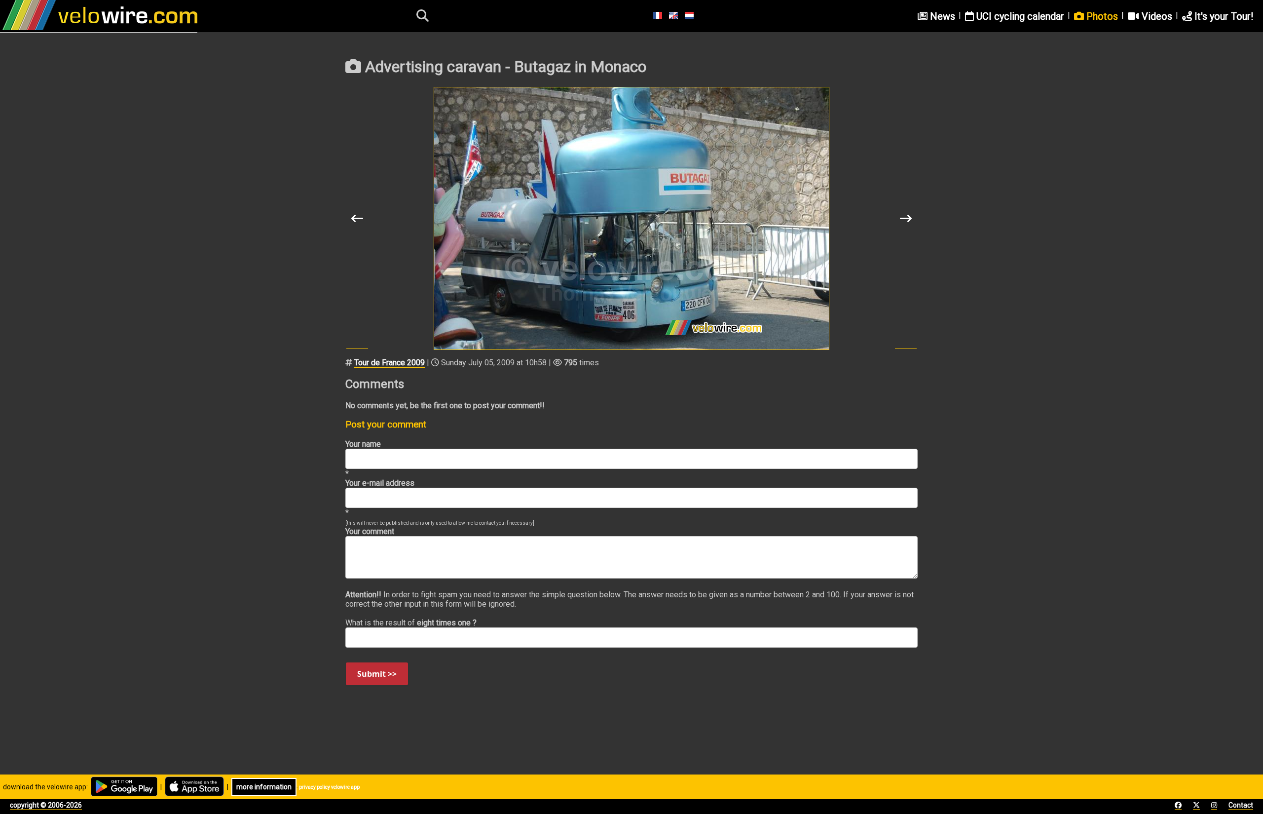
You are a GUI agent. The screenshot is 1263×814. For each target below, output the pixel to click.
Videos (1155, 16)
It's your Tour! (1222, 16)
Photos (1101, 16)
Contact (1240, 805)
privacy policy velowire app (329, 787)
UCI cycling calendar (1019, 16)
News (941, 16)
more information (264, 787)
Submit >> (377, 673)
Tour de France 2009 (389, 362)
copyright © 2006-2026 (46, 805)
